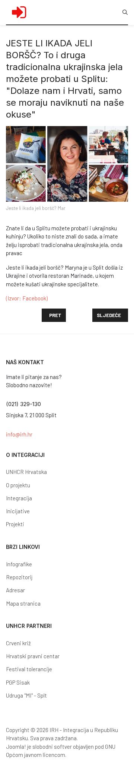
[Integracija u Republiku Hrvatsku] (19, 12)
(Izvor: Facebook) (27, 298)
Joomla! (16, 746)
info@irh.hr (19, 434)
